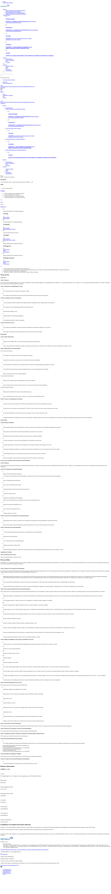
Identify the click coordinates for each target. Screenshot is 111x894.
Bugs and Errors (20, 86)
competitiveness (9, 70)
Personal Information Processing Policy (8, 849)
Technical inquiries (4, 86)
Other (33, 86)
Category (3, 190)
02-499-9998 (4, 854)
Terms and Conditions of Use (23, 849)
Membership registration (8, 2)
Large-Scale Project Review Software (13, 11)
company (5, 64)
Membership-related (28, 86)
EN (1, 90)
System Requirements (10, 60)
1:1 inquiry (8, 62)
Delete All (5, 82)
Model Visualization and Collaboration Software (15, 10)
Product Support (9, 58)
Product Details (6, 217)
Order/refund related (12, 86)
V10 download (6, 252)
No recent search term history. (9, 79)
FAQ (7, 61)
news (7, 68)
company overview (9, 66)
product (4, 9)
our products (8, 69)
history (7, 67)
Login (4, 1)
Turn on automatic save (8, 83)
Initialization (3, 206)
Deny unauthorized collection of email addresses (38, 849)
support (4, 57)
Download (3, 87)
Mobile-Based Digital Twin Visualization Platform (16, 14)
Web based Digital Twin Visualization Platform (15, 12)
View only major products (7, 188)
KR (1, 92)
